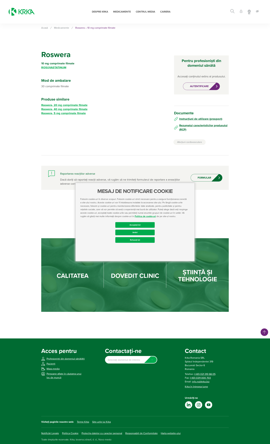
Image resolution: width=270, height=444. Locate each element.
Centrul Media (145, 11)
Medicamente (122, 11)
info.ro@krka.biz (201, 381)
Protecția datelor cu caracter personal (102, 433)
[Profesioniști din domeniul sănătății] (241, 12)
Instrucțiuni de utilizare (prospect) (200, 119)
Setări (135, 232)
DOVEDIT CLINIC (135, 275)
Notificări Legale (50, 433)
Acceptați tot (135, 225)
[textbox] (131, 360)
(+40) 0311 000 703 (200, 377)
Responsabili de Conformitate (141, 433)
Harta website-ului (171, 433)
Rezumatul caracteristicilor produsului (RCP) (203, 127)
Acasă (44, 27)
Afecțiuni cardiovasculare (189, 142)
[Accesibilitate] (257, 12)
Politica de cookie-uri (145, 216)
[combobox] (131, 360)
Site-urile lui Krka (101, 421)
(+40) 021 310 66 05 (204, 374)
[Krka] (22, 12)
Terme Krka (83, 421)
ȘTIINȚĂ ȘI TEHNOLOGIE (197, 276)
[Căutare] (232, 11)
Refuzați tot (135, 240)
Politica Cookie (70, 433)
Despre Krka (100, 11)
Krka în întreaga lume (196, 386)
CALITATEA (72, 275)
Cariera (165, 11)
